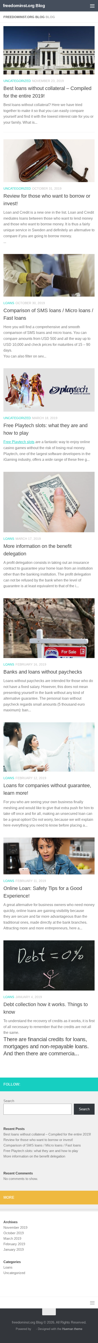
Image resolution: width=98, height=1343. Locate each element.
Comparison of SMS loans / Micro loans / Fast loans (42, 1145)
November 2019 (15, 1227)
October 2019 (13, 1233)
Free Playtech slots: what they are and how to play (40, 1151)
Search (8, 1101)
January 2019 (13, 1249)
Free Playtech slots (18, 442)
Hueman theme (72, 1329)
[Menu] (92, 5)
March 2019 (12, 1238)
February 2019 (14, 1244)
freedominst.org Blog (24, 5)
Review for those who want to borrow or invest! (38, 1140)
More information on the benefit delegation (34, 1156)
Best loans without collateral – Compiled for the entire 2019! (47, 1134)
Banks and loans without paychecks (42, 672)
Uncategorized (17, 81)
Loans (8, 303)
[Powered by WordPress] (33, 1328)
